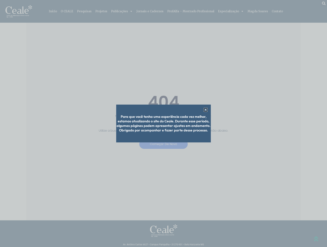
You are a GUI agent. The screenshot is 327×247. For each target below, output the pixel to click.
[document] (163, 123)
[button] (205, 109)
